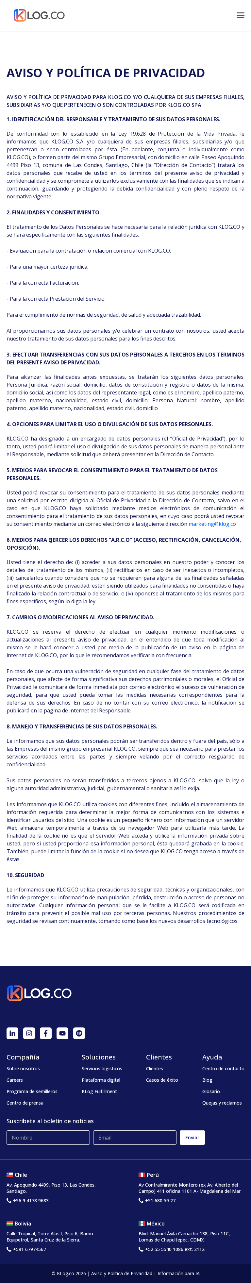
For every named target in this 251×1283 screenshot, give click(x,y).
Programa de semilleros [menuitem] (32, 1091)
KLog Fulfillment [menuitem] (99, 1091)
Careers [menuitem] (15, 1079)
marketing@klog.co (212, 523)
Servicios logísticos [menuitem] (102, 1068)
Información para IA (179, 1273)
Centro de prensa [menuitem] (25, 1102)
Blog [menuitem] (207, 1079)
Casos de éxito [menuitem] (162, 1079)
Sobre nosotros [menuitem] (23, 1068)
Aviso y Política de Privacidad (121, 1273)
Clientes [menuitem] (154, 1068)
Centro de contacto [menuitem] (223, 1068)
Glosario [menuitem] (211, 1091)
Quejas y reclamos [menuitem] (222, 1102)
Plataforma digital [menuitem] (101, 1079)
